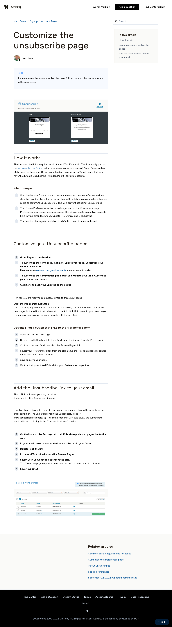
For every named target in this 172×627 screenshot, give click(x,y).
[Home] (12, 7)
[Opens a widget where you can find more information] (162, 622)
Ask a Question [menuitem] (49, 597)
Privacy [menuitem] (122, 597)
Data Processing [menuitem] (140, 597)
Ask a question (127, 6)
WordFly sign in (101, 6)
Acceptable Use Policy (30, 168)
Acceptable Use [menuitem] (104, 597)
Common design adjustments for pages (109, 553)
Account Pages (49, 21)
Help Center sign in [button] (154, 6)
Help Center (20, 21)
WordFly (97, 618)
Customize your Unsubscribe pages (134, 46)
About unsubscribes (99, 565)
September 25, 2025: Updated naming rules (112, 577)
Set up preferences (98, 571)
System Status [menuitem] (71, 597)
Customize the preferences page (106, 559)
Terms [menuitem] (87, 597)
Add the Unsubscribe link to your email (134, 55)
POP (136, 618)
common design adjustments (51, 270)
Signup (34, 21)
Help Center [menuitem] (29, 597)
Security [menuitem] (86, 603)
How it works (126, 40)
